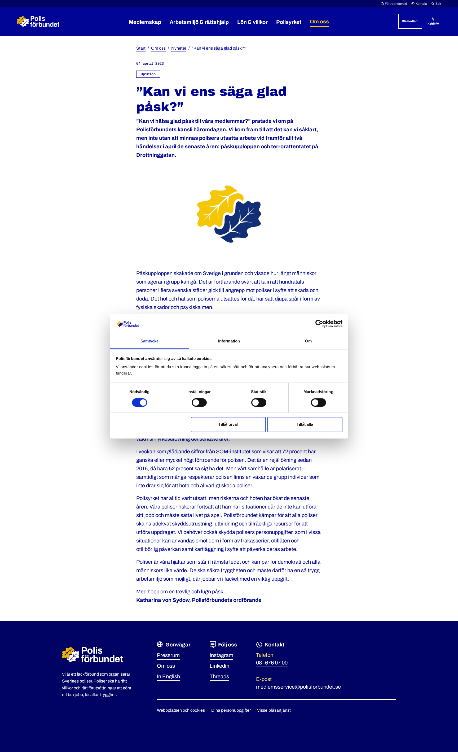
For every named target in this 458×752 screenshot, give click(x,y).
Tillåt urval (228, 424)
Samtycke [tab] (149, 341)
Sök (438, 3)
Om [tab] (308, 341)
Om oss (158, 48)
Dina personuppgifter (231, 710)
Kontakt (421, 3)
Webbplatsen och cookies (181, 710)
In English (168, 676)
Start (141, 48)
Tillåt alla (305, 424)
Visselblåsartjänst (274, 710)
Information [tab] (229, 341)
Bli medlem (410, 21)
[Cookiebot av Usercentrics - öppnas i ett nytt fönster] (319, 324)
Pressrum (168, 655)
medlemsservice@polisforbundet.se (298, 687)
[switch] (199, 402)
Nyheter (178, 48)
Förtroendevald (396, 3)
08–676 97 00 (272, 663)
